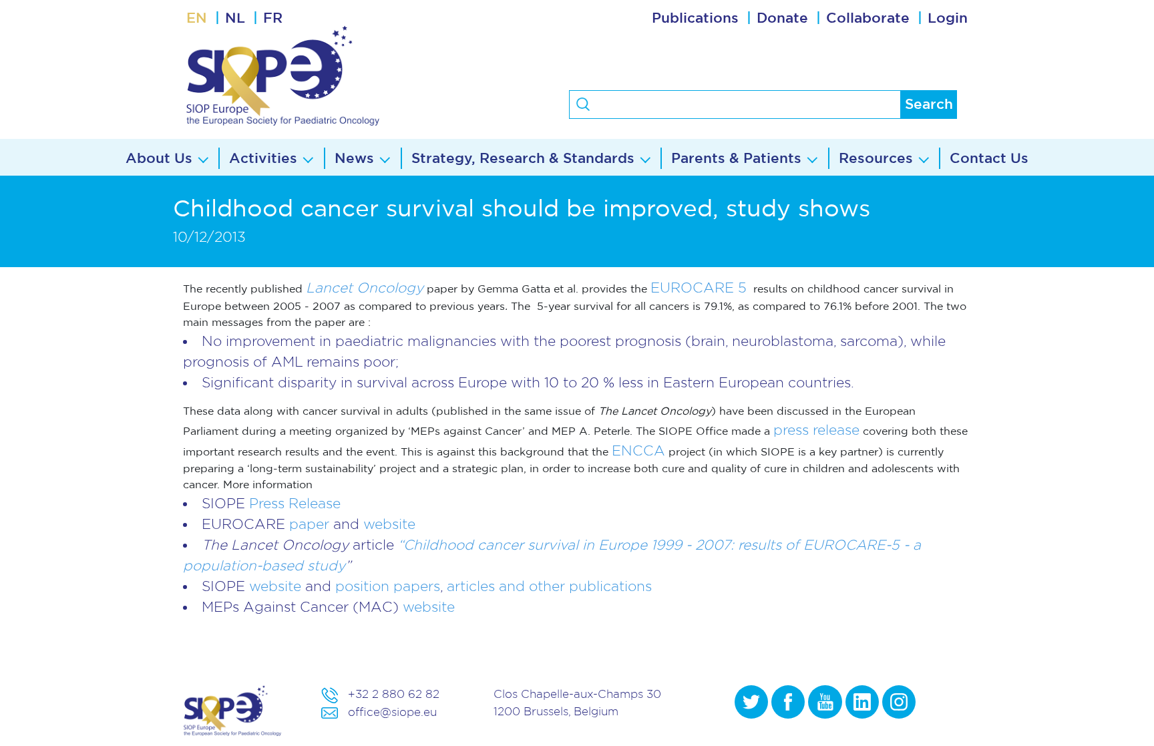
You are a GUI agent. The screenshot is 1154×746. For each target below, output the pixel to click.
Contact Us (989, 159)
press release (816, 429)
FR (272, 18)
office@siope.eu (392, 711)
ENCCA (638, 450)
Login (948, 18)
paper (311, 524)
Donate (782, 18)
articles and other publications (549, 586)
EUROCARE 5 (698, 287)
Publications (695, 18)
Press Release (295, 503)
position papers (387, 586)
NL (235, 18)
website (389, 524)
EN (196, 18)
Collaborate (868, 18)
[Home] (334, 75)
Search (929, 105)
